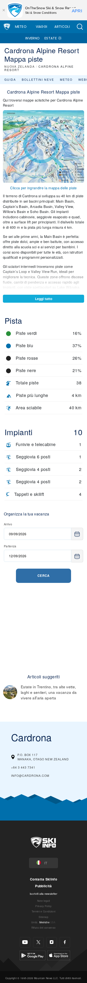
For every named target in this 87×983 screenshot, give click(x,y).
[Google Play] (32, 954)
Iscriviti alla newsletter (43, 893)
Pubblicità (43, 886)
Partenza (10, 546)
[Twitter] (38, 942)
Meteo (21, 26)
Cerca (43, 575)
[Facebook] (65, 942)
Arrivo (8, 524)
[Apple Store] (58, 954)
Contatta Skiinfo (43, 879)
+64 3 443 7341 (23, 767)
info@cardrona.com (30, 775)
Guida (10, 79)
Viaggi (41, 26)
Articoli (62, 26)
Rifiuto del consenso (43, 927)
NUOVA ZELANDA (19, 66)
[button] (79, 27)
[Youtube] (25, 942)
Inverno (32, 38)
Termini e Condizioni (43, 911)
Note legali (43, 900)
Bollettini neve (38, 79)
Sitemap (43, 917)
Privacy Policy (43, 906)
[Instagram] (51, 942)
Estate (50, 38)
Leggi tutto (43, 298)
